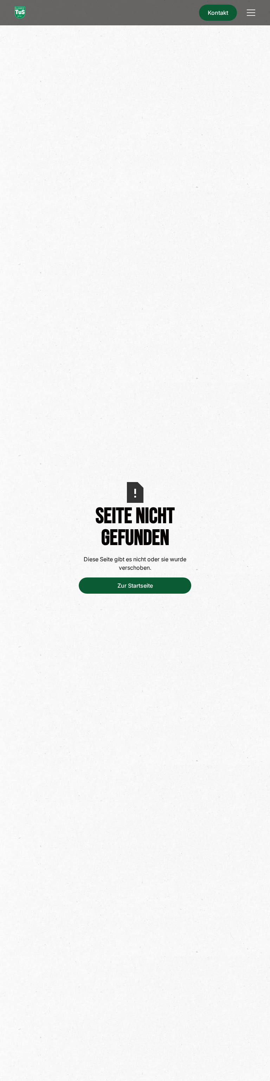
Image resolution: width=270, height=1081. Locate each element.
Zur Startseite (135, 585)
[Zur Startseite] (20, 12)
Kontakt (218, 12)
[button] (250, 12)
